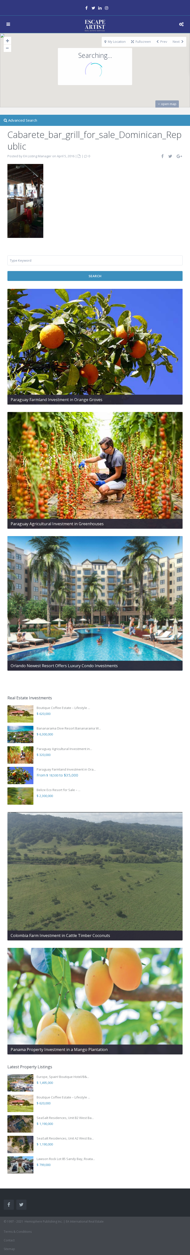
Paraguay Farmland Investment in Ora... (66, 769)
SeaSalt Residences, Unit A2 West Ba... (65, 1138)
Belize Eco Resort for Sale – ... (58, 790)
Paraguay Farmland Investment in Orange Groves (56, 399)
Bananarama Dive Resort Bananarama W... (69, 728)
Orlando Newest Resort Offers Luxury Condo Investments (64, 665)
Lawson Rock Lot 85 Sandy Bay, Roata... (66, 1159)
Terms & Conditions (18, 1232)
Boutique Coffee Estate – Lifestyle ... (63, 708)
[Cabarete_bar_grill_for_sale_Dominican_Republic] (25, 200)
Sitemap (9, 1249)
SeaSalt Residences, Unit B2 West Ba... (65, 1118)
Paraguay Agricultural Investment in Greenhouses (57, 523)
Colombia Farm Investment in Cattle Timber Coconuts (60, 935)
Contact (9, 1240)
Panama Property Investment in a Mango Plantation (59, 1049)
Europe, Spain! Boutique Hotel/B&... (63, 1076)
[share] (162, 156)
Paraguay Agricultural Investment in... (64, 749)
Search (95, 276)
